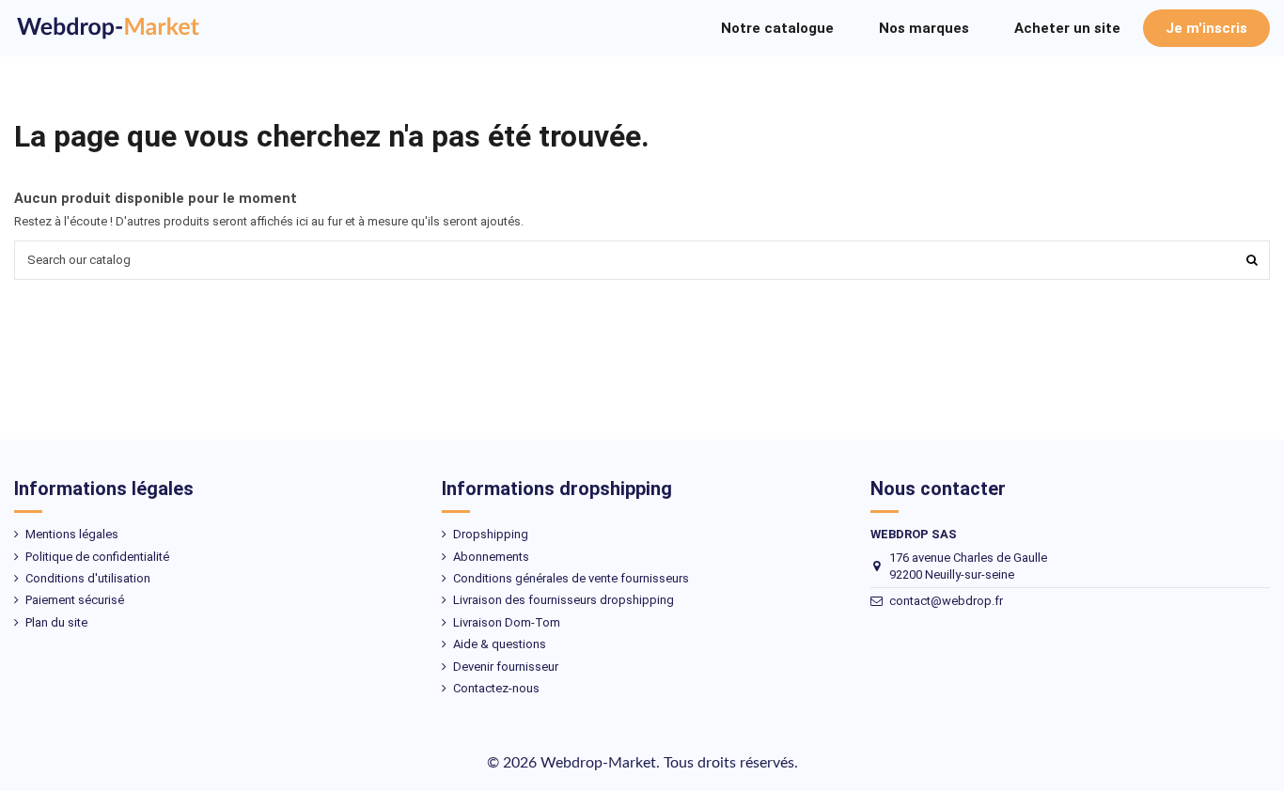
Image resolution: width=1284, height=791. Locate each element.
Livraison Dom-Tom (506, 622)
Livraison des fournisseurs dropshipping (563, 600)
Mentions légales (71, 534)
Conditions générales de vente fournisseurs (571, 578)
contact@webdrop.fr (946, 601)
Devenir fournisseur (505, 666)
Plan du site (56, 622)
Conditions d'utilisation (87, 578)
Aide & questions (499, 644)
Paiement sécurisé (74, 600)
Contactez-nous (496, 688)
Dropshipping (490, 534)
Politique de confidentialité (97, 557)
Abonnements (491, 557)
